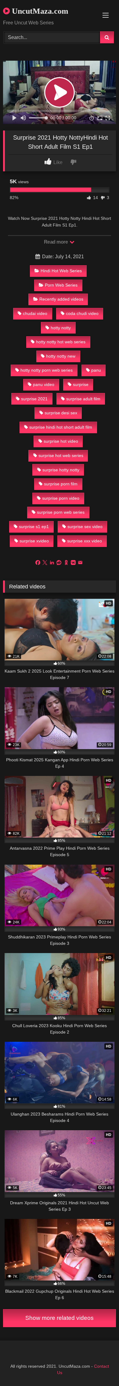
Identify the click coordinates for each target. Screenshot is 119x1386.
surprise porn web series (61, 512)
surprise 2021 (34, 398)
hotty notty (61, 327)
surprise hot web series (60, 455)
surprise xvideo (34, 540)
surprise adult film (83, 398)
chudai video (35, 313)
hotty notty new (60, 356)
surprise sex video (85, 526)
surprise (80, 384)
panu (96, 370)
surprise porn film (61, 483)
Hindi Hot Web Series (61, 270)
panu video (43, 384)
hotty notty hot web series (60, 341)
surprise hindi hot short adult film (60, 427)
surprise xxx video (84, 540)
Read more (56, 242)
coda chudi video (82, 313)
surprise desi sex (61, 412)
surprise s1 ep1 (34, 526)
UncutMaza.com (39, 11)
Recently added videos (61, 299)
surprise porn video (60, 498)
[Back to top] (100, 1368)
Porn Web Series (61, 285)
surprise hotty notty (60, 469)
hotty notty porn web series (46, 370)
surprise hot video (61, 441)
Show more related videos (59, 1318)
